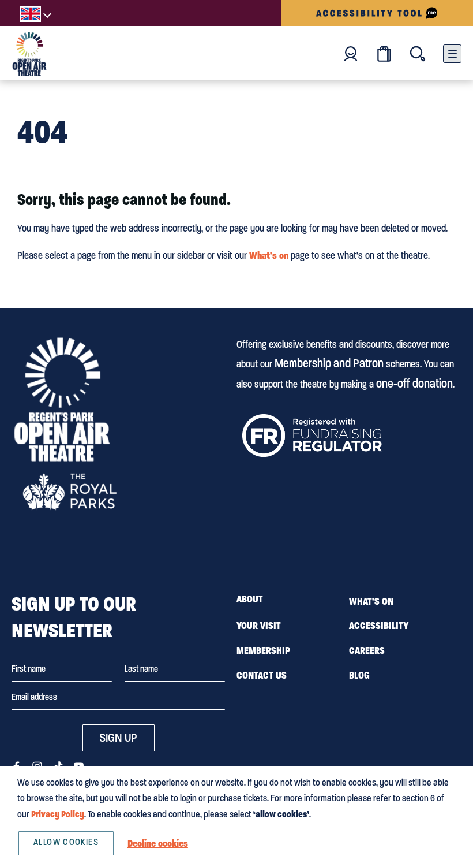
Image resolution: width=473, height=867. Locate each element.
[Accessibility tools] (377, 13)
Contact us (261, 675)
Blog (359, 675)
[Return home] (29, 54)
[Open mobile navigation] (452, 53)
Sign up (118, 737)
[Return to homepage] (62, 399)
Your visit (258, 625)
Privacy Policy (57, 814)
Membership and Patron (329, 363)
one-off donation (414, 383)
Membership (263, 650)
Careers (367, 650)
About (249, 599)
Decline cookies (157, 843)
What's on (268, 255)
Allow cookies (66, 842)
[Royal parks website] (69, 491)
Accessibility (378, 625)
